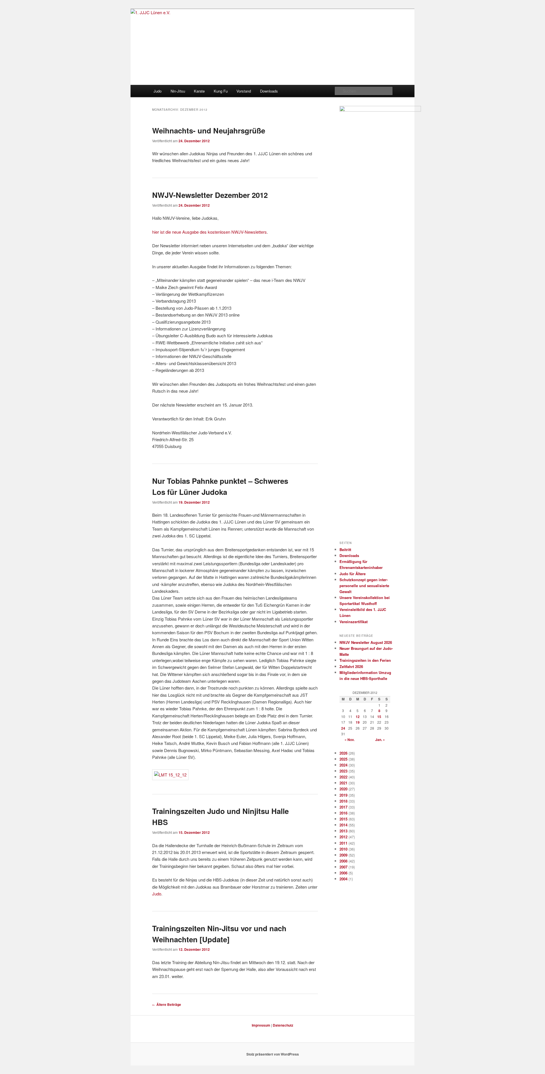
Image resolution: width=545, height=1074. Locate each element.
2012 (343, 836)
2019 (343, 795)
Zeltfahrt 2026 (351, 666)
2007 (343, 867)
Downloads (269, 91)
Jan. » (380, 739)
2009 (343, 855)
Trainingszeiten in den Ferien (365, 660)
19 (358, 722)
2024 (343, 765)
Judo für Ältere (352, 573)
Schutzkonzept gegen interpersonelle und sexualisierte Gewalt (364, 585)
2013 (343, 831)
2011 (343, 843)
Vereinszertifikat (353, 621)
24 (343, 728)
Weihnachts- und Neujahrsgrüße (208, 130)
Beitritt (345, 549)
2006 (343, 873)
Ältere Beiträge (166, 1004)
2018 (343, 801)
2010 (343, 849)
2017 (343, 807)
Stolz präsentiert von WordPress (272, 1054)
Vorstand (243, 91)
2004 (343, 879)
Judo (158, 91)
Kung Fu (221, 91)
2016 (343, 813)
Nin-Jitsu (178, 91)
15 (379, 716)
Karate (199, 91)
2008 (343, 861)
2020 (343, 789)
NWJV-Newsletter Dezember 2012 (210, 195)
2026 (343, 753)
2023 (343, 771)
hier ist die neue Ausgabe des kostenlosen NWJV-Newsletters (209, 232)
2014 (343, 825)
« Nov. (350, 739)
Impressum (261, 1025)
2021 (343, 783)
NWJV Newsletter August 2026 (365, 642)
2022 (343, 777)
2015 (343, 819)
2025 (343, 759)
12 (358, 716)
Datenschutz (283, 1025)
